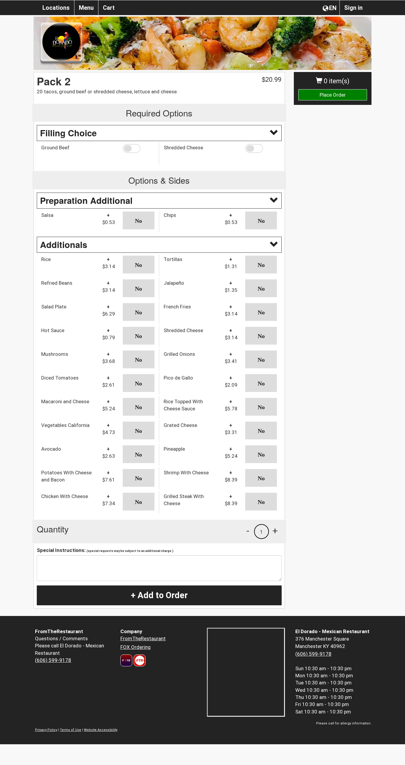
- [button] (247, 530)
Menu (86, 7)
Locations (56, 7)
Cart (109, 7)
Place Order (333, 95)
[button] (138, 148)
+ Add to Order (159, 595)
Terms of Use (70, 730)
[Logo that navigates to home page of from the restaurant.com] (126, 660)
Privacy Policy (46, 730)
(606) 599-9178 (53, 660)
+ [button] (275, 530)
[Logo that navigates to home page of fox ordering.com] (139, 660)
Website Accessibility (100, 730)
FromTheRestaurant (143, 638)
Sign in (353, 7)
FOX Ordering (135, 647)
